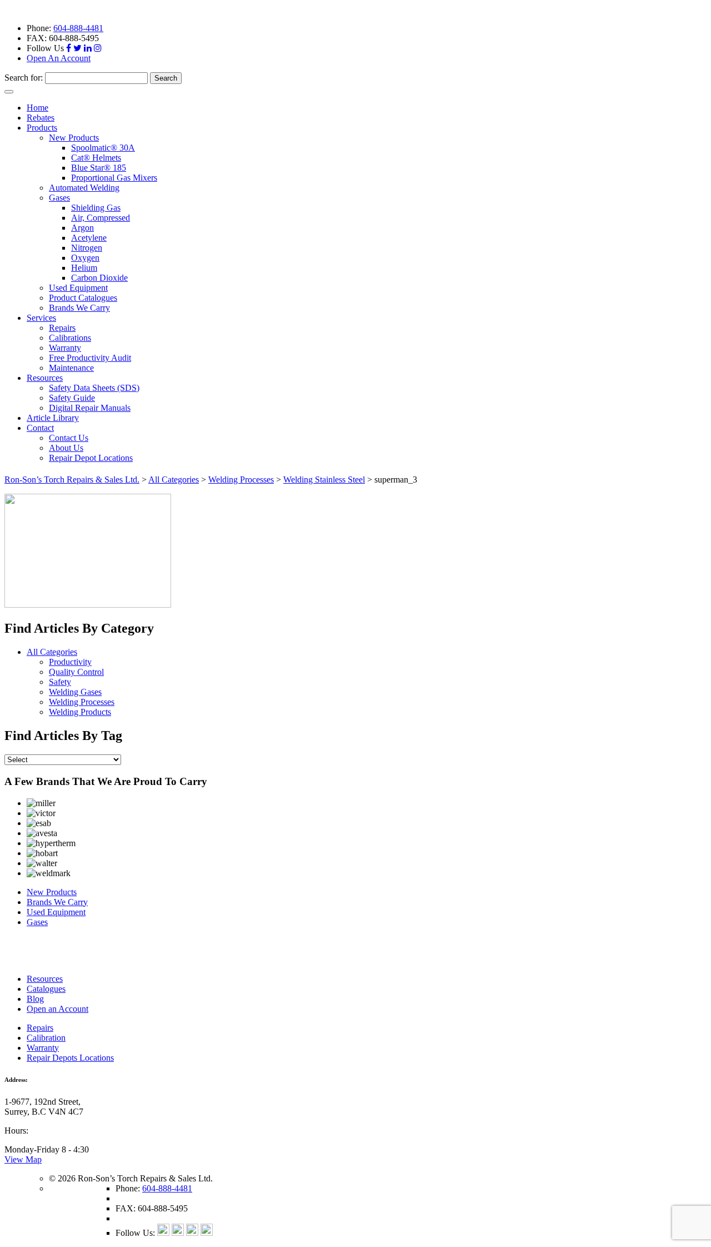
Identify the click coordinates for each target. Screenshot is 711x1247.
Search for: (23, 77)
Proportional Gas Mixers (114, 177)
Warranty (65, 347)
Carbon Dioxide (99, 277)
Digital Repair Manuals (90, 408)
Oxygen (85, 257)
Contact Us (68, 438)
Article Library (53, 418)
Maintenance (71, 367)
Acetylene (89, 237)
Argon (82, 227)
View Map (23, 1159)
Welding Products (80, 712)
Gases (59, 197)
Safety (60, 682)
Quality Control (76, 672)
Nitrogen (86, 247)
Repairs (62, 327)
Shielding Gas (96, 207)
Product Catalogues (83, 297)
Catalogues (46, 988)
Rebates (40, 117)
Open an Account (57, 1009)
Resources (45, 377)
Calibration (46, 1037)
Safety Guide (72, 398)
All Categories (52, 652)
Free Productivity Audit (90, 357)
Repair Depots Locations (70, 1057)
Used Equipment (78, 287)
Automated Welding (84, 187)
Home (37, 107)
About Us (66, 448)
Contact (40, 428)
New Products (74, 137)
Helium (84, 267)
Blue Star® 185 (98, 167)
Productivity (70, 662)
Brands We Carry (79, 307)
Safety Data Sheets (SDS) (94, 388)
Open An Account (59, 58)
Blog (35, 998)
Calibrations (70, 337)
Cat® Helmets (96, 157)
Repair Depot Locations (91, 458)
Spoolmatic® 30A (103, 147)
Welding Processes (81, 702)
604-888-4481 (78, 28)
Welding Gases (75, 692)
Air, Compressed (100, 217)
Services (41, 317)
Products (42, 127)
